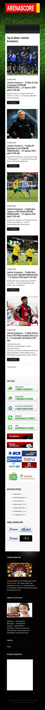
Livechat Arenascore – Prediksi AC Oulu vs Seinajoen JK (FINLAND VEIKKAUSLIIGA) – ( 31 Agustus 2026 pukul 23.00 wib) (22, 86)
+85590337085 (20, 623)
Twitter (9, 646)
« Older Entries (11, 367)
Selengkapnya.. (13, 102)
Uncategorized (17, 515)
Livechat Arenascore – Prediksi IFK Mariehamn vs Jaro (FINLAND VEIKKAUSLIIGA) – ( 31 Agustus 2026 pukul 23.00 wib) (21, 149)
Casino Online (17, 501)
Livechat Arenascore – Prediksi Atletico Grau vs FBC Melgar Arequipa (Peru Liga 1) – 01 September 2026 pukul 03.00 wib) (22, 336)
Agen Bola (16, 494)
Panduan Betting (18, 508)
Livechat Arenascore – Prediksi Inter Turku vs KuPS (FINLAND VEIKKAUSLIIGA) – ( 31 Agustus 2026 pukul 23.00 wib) (22, 275)
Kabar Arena (17, 504)
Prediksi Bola (17, 511)
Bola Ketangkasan (19, 497)
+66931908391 (20, 621)
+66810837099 (19, 626)
